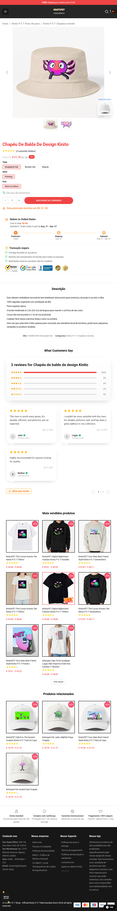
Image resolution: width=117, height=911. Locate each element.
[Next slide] (110, 72)
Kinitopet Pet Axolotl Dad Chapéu (21, 789)
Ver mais (59, 682)
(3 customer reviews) (26, 151)
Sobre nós (37, 842)
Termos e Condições (41, 846)
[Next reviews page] (108, 491)
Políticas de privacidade (43, 851)
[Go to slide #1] (50, 124)
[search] (106, 11)
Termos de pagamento (71, 850)
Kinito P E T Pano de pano (26, 23)
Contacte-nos (67, 862)
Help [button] (111, 907)
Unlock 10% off (6, 897)
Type (4, 162)
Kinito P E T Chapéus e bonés (59, 23)
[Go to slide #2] (66, 124)
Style (4, 172)
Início (5, 23)
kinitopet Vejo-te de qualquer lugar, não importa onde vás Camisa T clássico (56, 663)
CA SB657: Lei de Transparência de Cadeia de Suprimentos (44, 866)
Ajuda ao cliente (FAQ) (71, 866)
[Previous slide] (7, 72)
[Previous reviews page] (93, 491)
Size (4, 181)
